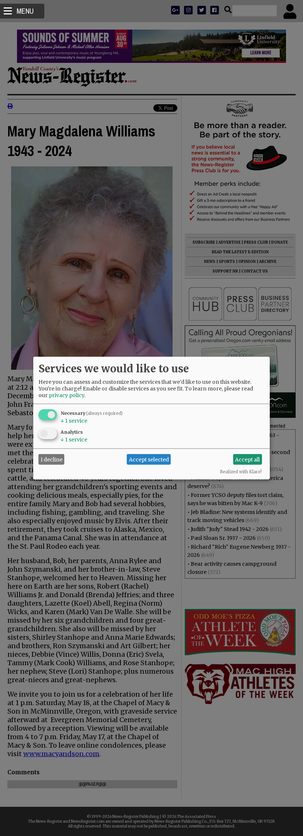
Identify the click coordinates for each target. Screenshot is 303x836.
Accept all (247, 459)
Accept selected (149, 459)
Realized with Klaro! (241, 471)
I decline (51, 459)
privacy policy (66, 395)
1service (74, 420)
